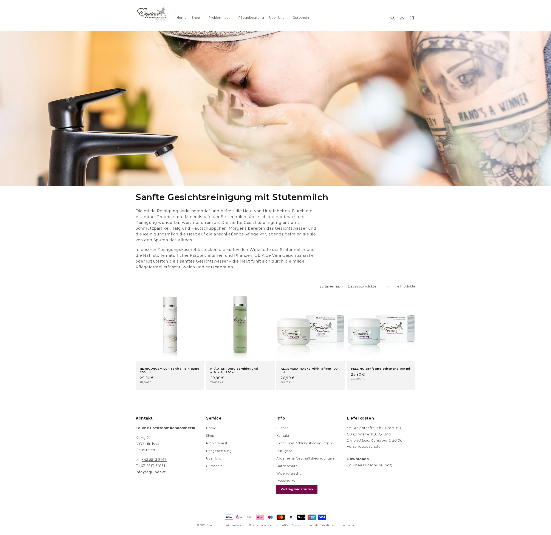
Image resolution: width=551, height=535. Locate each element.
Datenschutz (286, 466)
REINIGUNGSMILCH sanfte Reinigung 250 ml (169, 370)
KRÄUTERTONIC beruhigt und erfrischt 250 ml (234, 370)
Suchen (282, 428)
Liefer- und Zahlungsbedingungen (304, 443)
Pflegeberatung (219, 451)
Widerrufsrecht (288, 473)
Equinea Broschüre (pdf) (370, 465)
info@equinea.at (151, 472)
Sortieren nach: (332, 286)
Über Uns (213, 458)
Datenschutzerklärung (263, 525)
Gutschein (214, 466)
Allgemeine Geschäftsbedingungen (305, 458)
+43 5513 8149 (154, 460)
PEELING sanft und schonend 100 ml (380, 368)
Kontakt (282, 436)
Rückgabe (284, 451)
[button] (197, 17)
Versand (297, 525)
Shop (210, 436)
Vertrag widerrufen (297, 489)
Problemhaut (217, 443)
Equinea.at (213, 525)
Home (211, 428)
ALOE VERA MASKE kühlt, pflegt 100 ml (309, 370)
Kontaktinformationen (321, 525)
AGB (285, 525)
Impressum (285, 481)
